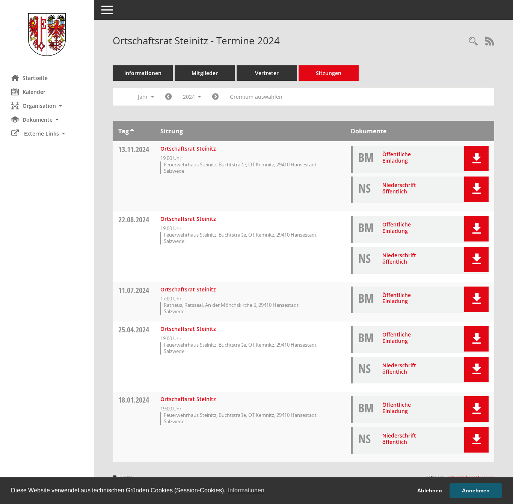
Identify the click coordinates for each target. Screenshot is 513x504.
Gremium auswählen (256, 96)
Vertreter (267, 73)
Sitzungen (328, 73)
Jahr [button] (143, 96)
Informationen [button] (246, 490)
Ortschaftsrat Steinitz (188, 148)
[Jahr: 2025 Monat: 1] (215, 97)
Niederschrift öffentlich (399, 188)
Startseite (35, 77)
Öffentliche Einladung (396, 157)
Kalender (34, 91)
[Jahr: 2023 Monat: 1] (168, 97)
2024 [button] (189, 96)
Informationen (142, 73)
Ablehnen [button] (429, 490)
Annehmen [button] (476, 490)
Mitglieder (205, 73)
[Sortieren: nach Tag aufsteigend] (132, 131)
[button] (47, 106)
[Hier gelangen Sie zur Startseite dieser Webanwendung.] (47, 34)
